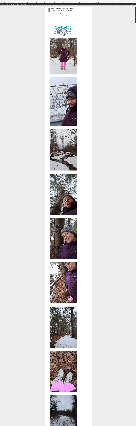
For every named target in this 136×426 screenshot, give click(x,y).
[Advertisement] (82, 25)
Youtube (7, 4)
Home (11, 4)
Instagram (14, 4)
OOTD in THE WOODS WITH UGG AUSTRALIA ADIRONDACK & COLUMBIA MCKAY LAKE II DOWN (62, 10)
